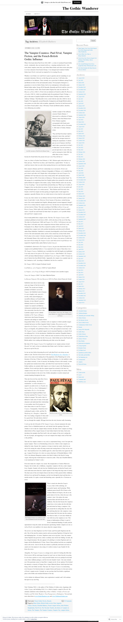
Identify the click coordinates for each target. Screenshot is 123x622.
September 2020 (82, 163)
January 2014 (81, 277)
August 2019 (81, 184)
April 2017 (80, 226)
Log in (79, 374)
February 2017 (81, 230)
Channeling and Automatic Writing (86, 315)
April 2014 (80, 274)
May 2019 (80, 191)
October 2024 (81, 112)
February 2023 (81, 136)
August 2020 (81, 166)
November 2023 (82, 124)
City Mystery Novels (83, 320)
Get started (77, 2)
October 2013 (81, 279)
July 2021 (80, 154)
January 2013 (81, 291)
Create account (81, 372)
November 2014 (82, 265)
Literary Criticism (82, 338)
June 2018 (80, 207)
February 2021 (81, 159)
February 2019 (81, 196)
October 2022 (81, 140)
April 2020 (80, 173)
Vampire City (56, 610)
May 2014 (80, 272)
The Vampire (35, 610)
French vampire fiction (54, 605)
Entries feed (81, 377)
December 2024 (82, 108)
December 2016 (82, 233)
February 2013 (81, 288)
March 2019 (81, 193)
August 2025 (81, 96)
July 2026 (80, 80)
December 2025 (82, 87)
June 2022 (80, 147)
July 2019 (80, 186)
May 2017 (80, 224)
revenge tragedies (82, 345)
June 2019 (80, 189)
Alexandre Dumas (82, 311)
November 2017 (82, 214)
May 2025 (80, 101)
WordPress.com (82, 381)
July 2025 (80, 99)
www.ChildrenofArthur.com (59, 596)
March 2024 (81, 122)
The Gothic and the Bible (84, 355)
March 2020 (81, 175)
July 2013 (80, 284)
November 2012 (82, 295)
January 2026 (81, 85)
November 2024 (82, 110)
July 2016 (80, 242)
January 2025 (81, 105)
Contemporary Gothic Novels (85, 325)
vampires (80, 362)
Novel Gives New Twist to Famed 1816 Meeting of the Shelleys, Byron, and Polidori (87, 59)
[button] (38, 130)
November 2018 (82, 200)
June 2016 (80, 244)
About (37, 14)
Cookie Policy (34, 619)
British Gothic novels (47, 603)
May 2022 (80, 149)
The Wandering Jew (82, 357)
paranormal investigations (84, 343)
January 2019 (81, 198)
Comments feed (82, 379)
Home (28, 14)
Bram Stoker (37, 603)
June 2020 (80, 168)
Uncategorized (81, 359)
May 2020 (80, 170)
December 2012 (82, 293)
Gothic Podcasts (82, 334)
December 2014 (82, 263)
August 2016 (81, 240)
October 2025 (81, 92)
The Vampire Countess (46, 610)
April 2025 (80, 103)
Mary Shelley (81, 341)
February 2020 (81, 177)
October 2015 (81, 254)
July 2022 (80, 145)
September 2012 (82, 300)
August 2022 (81, 143)
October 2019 (81, 182)
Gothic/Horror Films (83, 336)
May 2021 (80, 156)
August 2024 (81, 117)
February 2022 (81, 152)
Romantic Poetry (82, 348)
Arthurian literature (82, 313)
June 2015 (80, 258)
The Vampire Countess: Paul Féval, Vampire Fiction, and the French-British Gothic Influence (48, 56)
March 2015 (81, 261)
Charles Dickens (82, 318)
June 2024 (80, 119)
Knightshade (31, 608)
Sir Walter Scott (82, 350)
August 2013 (81, 281)
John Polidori (64, 605)
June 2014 (80, 270)
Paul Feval (38, 608)
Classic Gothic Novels (40, 601)
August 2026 (81, 78)
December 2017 (82, 212)
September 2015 (82, 256)
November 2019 (82, 180)
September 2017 (82, 219)
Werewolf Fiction (82, 364)
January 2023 (81, 138)
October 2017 (81, 217)
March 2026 (81, 82)
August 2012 (81, 302)
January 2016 (81, 251)
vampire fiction (65, 610)
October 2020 (81, 161)
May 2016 (80, 247)
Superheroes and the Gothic (84, 352)
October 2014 (81, 268)
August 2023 (81, 126)
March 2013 (81, 286)
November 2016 (82, 235)
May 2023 (80, 131)
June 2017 (80, 221)
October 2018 (81, 203)
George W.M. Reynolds (83, 329)
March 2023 (81, 133)
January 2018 (81, 210)
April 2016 (80, 249)
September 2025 (82, 94)
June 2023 (80, 129)
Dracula (49, 601)
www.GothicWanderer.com (42, 596)
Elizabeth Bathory (42, 605)
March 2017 (81, 228)
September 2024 (82, 115)
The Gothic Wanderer (80, 8)
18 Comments (68, 601)
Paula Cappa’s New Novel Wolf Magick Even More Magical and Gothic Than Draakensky (87, 49)
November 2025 (82, 89)
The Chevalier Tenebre (48, 608)
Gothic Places (81, 331)
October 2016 (81, 237)
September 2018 (82, 205)
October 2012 (81, 298)
